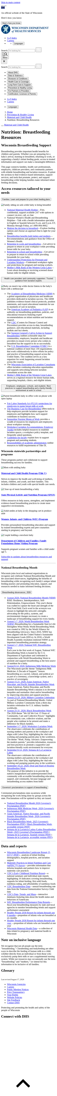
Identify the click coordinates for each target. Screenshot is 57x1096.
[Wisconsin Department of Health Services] (25, 33)
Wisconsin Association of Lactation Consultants (33, 364)
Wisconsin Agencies (16, 984)
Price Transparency (16, 992)
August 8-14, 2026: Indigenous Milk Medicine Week (31, 666)
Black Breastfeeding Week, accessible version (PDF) (29, 825)
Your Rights (12, 995)
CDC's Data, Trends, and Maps (21, 894)
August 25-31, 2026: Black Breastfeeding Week (29, 710)
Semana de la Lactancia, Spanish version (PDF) (29, 834)
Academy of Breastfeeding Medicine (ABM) (31, 293)
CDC (13, 322)
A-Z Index (12, 38)
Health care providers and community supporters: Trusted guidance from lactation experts (28, 279)
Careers (10, 40)
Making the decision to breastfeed (22, 228)
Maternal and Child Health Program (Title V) (23, 473)
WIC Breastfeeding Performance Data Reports (28, 902)
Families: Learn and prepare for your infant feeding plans (26, 199)
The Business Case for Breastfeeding (24, 408)
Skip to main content (10, 2)
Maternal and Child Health (16, 125)
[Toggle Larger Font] (2, 5)
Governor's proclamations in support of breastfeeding (24, 787)
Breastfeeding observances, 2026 (16, 592)
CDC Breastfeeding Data (18, 886)
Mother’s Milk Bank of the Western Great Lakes (29, 267)
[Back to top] (23, 1093)
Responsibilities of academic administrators (27, 443)
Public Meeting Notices (18, 989)
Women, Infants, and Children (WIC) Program (24, 519)
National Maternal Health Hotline (22, 210)
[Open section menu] (2, 125)
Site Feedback (13, 1000)
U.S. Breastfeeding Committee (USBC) (29, 346)
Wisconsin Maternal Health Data (22, 928)
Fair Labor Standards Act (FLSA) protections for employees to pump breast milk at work (29, 404)
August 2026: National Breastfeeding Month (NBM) (31, 598)
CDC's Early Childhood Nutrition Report (26, 873)
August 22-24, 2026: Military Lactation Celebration (31, 697)
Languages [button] (18, 43)
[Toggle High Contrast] (5, 5)
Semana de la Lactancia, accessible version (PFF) (29, 837)
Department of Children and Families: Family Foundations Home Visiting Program (23, 542)
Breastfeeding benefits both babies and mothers (28, 236)
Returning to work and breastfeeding (24, 244)
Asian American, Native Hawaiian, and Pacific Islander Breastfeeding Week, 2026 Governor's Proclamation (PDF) (28, 816)
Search (4, 50)
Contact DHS (13, 1002)
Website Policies (14, 997)
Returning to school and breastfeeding (24, 252)
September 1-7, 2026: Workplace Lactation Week (29, 726)
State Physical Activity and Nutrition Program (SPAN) (28, 495)
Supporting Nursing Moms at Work (23, 419)
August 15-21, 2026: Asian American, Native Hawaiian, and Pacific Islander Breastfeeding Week (30, 683)
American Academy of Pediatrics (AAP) (29, 309)
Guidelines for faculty (17, 437)
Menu (5, 57)
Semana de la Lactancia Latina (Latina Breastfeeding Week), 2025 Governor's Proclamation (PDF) (31, 830)
